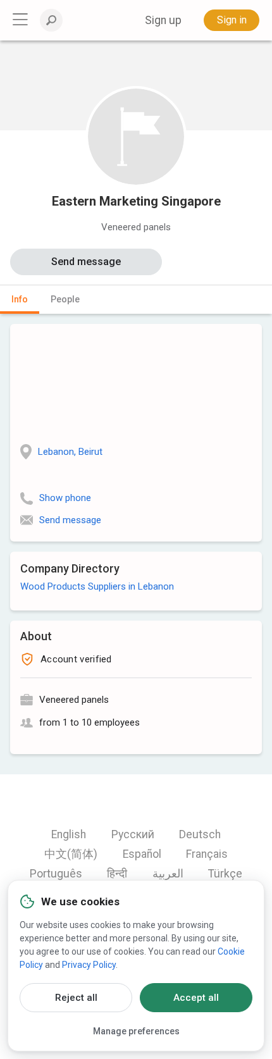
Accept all (196, 997)
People (65, 299)
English (68, 834)
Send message (86, 262)
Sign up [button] (163, 20)
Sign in (232, 20)
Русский (132, 834)
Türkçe (225, 873)
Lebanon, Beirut (70, 451)
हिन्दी (117, 873)
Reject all (76, 997)
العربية (167, 873)
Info (19, 299)
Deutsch (200, 834)
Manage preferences (136, 1031)
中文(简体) (70, 854)
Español (142, 854)
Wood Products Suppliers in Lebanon (97, 586)
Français (207, 854)
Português (56, 873)
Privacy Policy (89, 965)
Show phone (65, 498)
